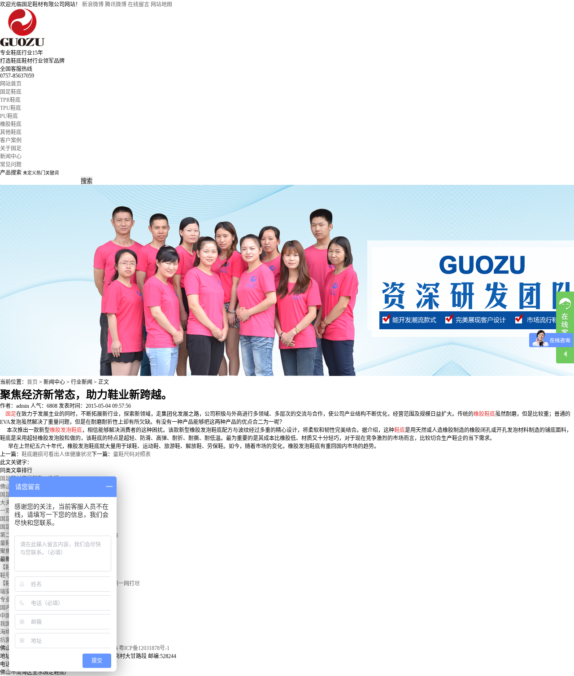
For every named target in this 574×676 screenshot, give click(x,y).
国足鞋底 (11, 92)
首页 (32, 382)
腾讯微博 (115, 4)
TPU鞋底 (10, 108)
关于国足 (11, 148)
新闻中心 (11, 156)
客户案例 (11, 140)
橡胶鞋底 (11, 124)
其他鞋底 (11, 132)
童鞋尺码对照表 (132, 454)
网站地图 (161, 4)
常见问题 (11, 164)
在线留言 (138, 4)
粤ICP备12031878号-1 (144, 648)
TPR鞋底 (10, 100)
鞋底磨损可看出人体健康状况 (56, 454)
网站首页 (11, 84)
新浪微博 (93, 4)
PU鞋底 (9, 116)
